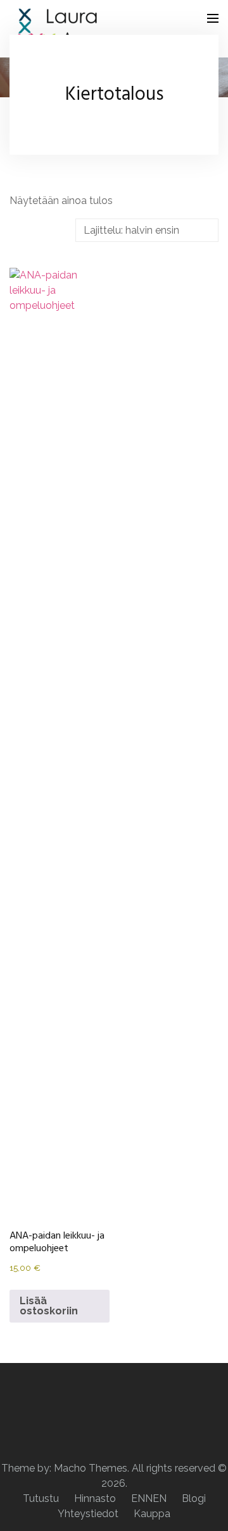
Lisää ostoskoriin (49, 1306)
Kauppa (152, 1514)
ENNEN (149, 1498)
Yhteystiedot (88, 1514)
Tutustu (41, 1498)
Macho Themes (90, 1468)
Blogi (194, 1498)
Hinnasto (95, 1498)
